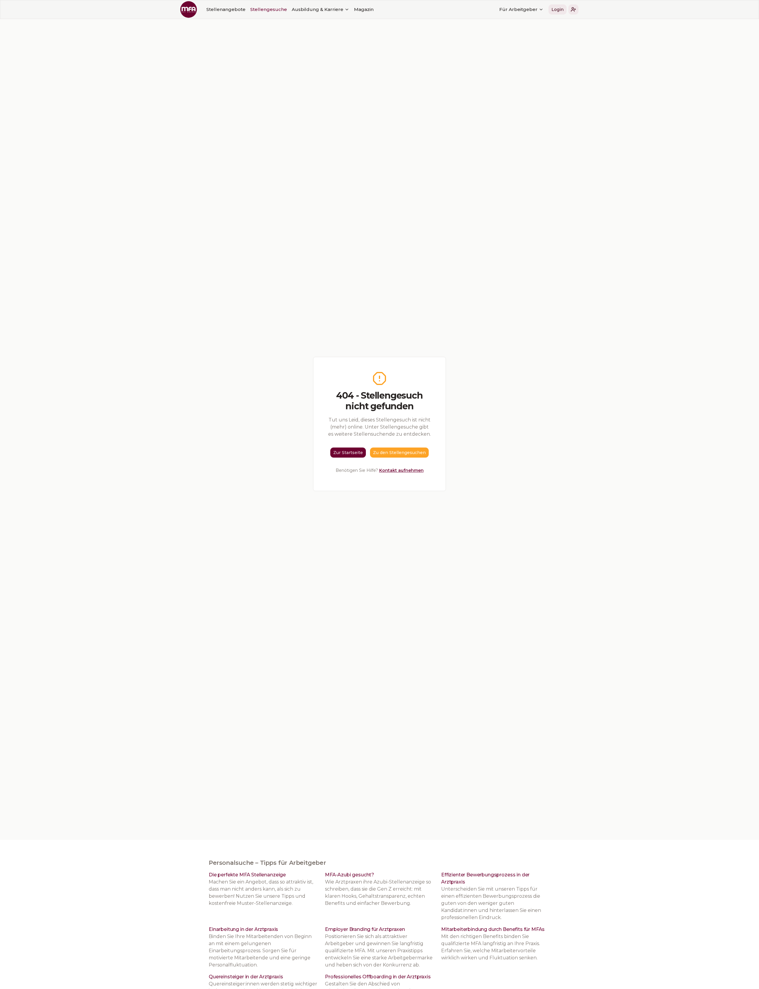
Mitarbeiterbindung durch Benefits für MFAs (493, 929)
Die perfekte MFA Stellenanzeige (247, 875)
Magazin (364, 9)
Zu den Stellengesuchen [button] (399, 452)
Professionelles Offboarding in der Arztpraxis (378, 977)
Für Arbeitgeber (518, 9)
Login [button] (557, 9)
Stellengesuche (268, 9)
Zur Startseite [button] (348, 452)
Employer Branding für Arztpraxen (365, 929)
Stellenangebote (225, 9)
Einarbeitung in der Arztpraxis (243, 929)
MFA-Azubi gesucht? (349, 875)
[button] (573, 9)
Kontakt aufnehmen (401, 470)
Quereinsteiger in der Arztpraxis (246, 977)
